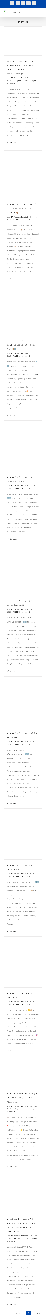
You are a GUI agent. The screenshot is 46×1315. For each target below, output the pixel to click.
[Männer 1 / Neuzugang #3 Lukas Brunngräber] (23, 571)
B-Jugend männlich (19, 1200)
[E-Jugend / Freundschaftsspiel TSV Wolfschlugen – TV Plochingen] (23, 1073)
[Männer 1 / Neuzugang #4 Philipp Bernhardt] (23, 447)
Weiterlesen (12, 142)
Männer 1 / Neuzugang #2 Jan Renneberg (19, 699)
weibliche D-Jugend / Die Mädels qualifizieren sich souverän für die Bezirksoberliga (19, 32)
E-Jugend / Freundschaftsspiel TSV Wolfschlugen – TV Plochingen (19, 1066)
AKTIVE (18, 181)
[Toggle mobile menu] (41, 11)
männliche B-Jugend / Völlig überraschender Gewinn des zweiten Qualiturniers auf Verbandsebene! (19, 1185)
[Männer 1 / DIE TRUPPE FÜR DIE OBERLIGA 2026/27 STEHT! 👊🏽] (23, 175)
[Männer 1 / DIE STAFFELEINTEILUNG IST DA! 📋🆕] (23, 311)
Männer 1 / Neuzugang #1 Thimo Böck (19, 831)
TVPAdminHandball (19, 78)
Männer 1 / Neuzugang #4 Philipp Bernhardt (19, 443)
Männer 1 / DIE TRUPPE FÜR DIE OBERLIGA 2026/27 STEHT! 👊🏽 (19, 169)
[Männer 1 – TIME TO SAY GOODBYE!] (23, 963)
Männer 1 (27, 181)
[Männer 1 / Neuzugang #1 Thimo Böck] (23, 835)
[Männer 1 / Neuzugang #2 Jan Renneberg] (23, 703)
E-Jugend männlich (19, 1078)
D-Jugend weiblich (19, 47)
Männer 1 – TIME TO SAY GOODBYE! (19, 959)
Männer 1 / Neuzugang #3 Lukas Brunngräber (19, 567)
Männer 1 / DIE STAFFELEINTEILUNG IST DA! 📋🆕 (19, 305)
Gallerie (27, 32)
